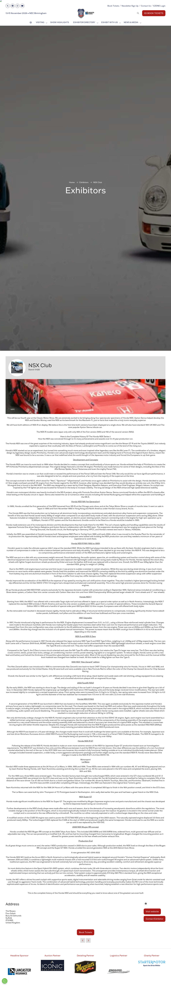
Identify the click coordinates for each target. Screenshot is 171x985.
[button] (106, 447)
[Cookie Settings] (5, 981)
